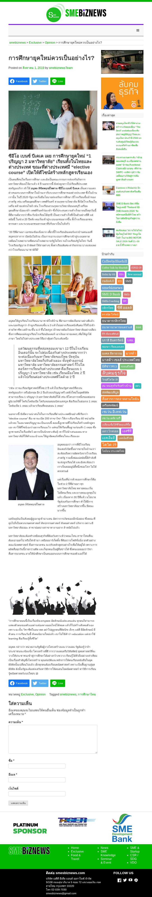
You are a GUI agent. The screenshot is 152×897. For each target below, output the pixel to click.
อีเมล (13, 774)
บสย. (130, 340)
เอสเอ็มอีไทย (126, 438)
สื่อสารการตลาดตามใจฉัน (120, 399)
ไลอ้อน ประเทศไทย (113, 451)
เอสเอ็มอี (108, 438)
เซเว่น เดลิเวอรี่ (111, 418)
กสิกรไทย (107, 308)
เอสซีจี (127, 431)
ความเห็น (16, 722)
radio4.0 (108, 281)
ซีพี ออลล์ (124, 308)
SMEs (127, 294)
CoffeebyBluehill (114, 261)
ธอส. (138, 327)
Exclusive (27, 694)
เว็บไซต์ (13, 788)
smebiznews (68, 694)
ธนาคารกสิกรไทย (114, 321)
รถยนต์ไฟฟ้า (127, 366)
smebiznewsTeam (61, 67)
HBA (121, 274)
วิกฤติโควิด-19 (110, 379)
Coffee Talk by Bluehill (115, 267)
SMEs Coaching (110, 301)
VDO (133, 862)
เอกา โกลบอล (110, 431)
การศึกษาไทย (87, 694)
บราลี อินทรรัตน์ (112, 340)
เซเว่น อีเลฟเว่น (114, 412)
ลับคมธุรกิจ (114, 373)
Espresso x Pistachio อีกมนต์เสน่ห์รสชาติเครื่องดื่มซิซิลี (128, 192)
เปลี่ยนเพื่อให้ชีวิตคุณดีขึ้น (116, 424)
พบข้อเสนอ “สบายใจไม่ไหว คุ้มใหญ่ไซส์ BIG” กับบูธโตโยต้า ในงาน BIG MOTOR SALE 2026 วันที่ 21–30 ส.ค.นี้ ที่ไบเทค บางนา (129, 237)
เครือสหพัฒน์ (110, 405)
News (104, 847)
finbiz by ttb (108, 274)
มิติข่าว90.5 (109, 366)
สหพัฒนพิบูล (110, 392)
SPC (125, 301)
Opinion (40, 694)
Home (75, 847)
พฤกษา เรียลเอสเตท (113, 346)
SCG (120, 281)
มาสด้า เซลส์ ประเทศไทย (121, 360)
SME (128, 281)
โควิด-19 (109, 445)
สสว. (137, 386)
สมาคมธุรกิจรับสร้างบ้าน (116, 385)
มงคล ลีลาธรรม (112, 353)
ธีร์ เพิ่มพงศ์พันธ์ (110, 333)
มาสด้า (131, 353)
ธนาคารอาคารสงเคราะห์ (117, 327)
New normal (134, 274)
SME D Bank (111, 294)
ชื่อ (11, 760)
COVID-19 (136, 267)
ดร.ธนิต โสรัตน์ (110, 314)
